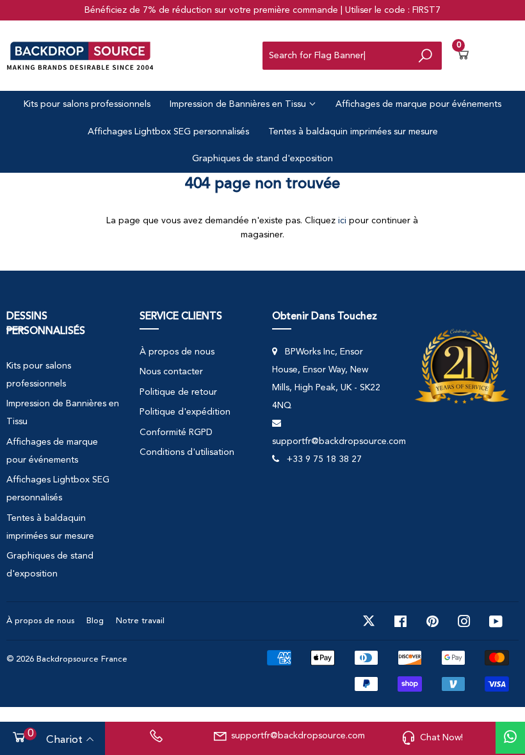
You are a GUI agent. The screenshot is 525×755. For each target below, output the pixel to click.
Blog (95, 621)
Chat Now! (441, 737)
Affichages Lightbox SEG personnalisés (168, 131)
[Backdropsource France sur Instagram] (464, 621)
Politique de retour (178, 392)
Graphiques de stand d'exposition (262, 158)
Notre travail (140, 621)
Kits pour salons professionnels (87, 104)
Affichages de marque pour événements (418, 104)
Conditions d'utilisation (187, 452)
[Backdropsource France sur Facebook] (400, 621)
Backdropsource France (81, 659)
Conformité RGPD (176, 432)
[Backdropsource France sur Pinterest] (432, 621)
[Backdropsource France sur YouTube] (496, 621)
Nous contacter (171, 371)
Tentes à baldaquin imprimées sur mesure (353, 131)
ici (342, 220)
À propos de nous (177, 351)
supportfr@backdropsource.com (296, 735)
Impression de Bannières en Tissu (239, 104)
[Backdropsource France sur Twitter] (368, 621)
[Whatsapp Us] (510, 737)
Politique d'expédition (185, 412)
